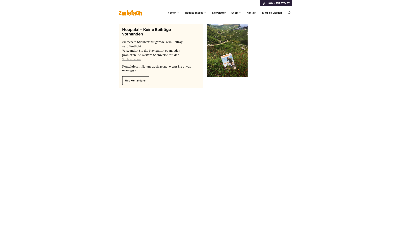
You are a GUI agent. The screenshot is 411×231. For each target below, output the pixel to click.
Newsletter (219, 12)
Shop (234, 12)
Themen (171, 12)
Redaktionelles (194, 12)
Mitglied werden (272, 12)
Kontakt (251, 12)
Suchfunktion (131, 59)
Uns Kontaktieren (135, 80)
